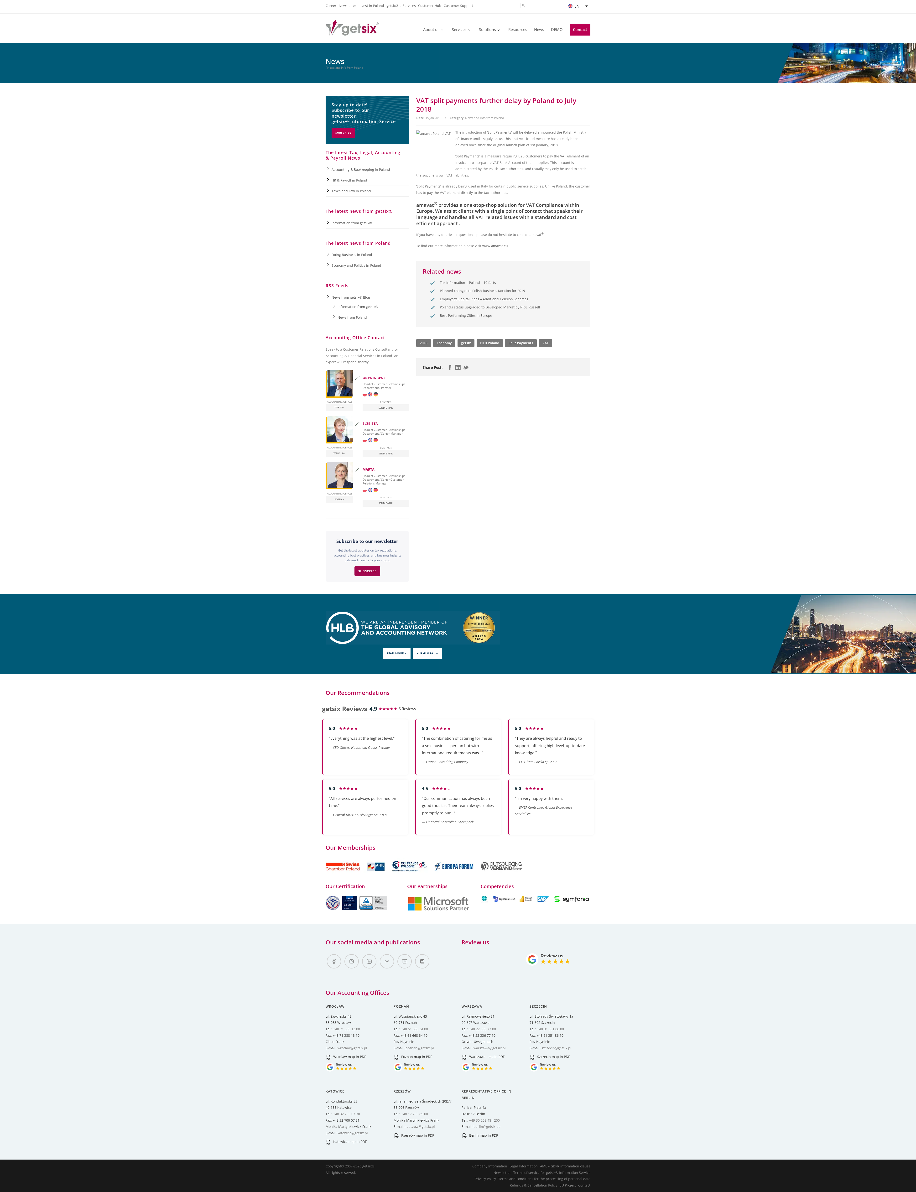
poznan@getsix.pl (420, 1048)
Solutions (487, 29)
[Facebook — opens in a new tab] (334, 961)
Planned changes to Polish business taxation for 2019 (482, 290)
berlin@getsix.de (487, 1126)
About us (431, 29)
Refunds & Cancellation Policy (533, 1185)
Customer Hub (429, 5)
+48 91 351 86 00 (550, 1029)
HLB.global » (427, 653)
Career (331, 5)
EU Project (568, 1185)
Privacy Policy (485, 1178)
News (539, 29)
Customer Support (458, 5)
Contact (580, 29)
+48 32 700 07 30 (346, 1114)
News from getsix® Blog (351, 297)
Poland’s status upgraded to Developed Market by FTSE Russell (490, 307)
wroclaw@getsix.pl (352, 1048)
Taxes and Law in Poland (351, 191)
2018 (423, 343)
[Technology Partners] (535, 901)
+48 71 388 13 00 (346, 1029)
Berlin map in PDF (483, 1135)
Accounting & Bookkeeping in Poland (361, 169)
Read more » (396, 653)
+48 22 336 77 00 (482, 1029)
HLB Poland (489, 343)
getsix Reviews (344, 708)
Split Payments (521, 343)
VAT (545, 343)
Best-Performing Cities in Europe (466, 315)
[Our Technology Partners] (438, 910)
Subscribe (343, 132)
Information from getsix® (352, 223)
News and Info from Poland (484, 118)
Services (459, 29)
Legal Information (524, 1166)
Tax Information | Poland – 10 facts (468, 282)
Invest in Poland (371, 5)
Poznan (339, 499)
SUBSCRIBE (367, 571)
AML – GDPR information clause (565, 1166)
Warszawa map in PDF (486, 1056)
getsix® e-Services (401, 5)
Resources (517, 29)
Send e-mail (386, 407)
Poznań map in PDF (416, 1056)
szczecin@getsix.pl (556, 1048)
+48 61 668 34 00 (414, 1029)
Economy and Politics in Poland (356, 265)
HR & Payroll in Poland (349, 180)
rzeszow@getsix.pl (420, 1126)
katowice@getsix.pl (353, 1133)
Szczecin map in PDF (553, 1056)
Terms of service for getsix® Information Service (551, 1172)
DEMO (557, 29)
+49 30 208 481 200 (484, 1120)
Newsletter (347, 5)
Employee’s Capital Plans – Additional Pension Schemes (484, 299)
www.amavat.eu (495, 246)
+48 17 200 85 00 (414, 1114)
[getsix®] (352, 33)
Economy (444, 343)
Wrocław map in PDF (349, 1056)
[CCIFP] (410, 873)
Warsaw (339, 407)
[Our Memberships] (356, 873)
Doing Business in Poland (352, 254)
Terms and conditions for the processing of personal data (544, 1178)
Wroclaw (339, 453)
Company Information (489, 1166)
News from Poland (352, 317)
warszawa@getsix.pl (490, 1048)
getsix (466, 343)
